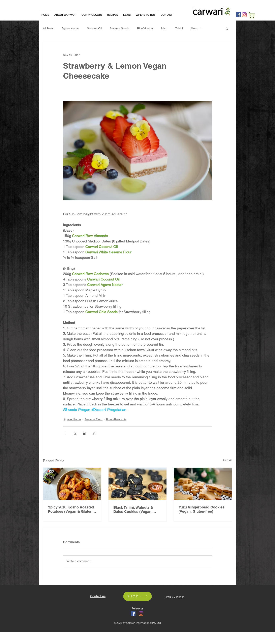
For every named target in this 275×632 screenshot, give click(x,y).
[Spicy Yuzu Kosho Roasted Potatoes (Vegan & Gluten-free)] (72, 484)
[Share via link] (94, 433)
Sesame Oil (94, 28)
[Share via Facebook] (65, 433)
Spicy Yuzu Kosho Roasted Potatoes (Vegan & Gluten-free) (71, 509)
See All (227, 460)
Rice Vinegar (145, 28)
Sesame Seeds (119, 28)
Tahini (179, 28)
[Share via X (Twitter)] (75, 433)
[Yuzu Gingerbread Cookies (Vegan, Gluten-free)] (203, 484)
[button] (227, 28)
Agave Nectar (70, 28)
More (194, 28)
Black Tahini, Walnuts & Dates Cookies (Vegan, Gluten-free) (133, 509)
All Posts (48, 28)
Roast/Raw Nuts (116, 419)
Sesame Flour (93, 419)
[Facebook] (238, 14)
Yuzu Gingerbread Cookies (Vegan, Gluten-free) (201, 509)
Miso (164, 28)
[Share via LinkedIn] (85, 433)
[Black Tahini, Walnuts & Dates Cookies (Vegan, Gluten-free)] (138, 484)
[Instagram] (244, 14)
